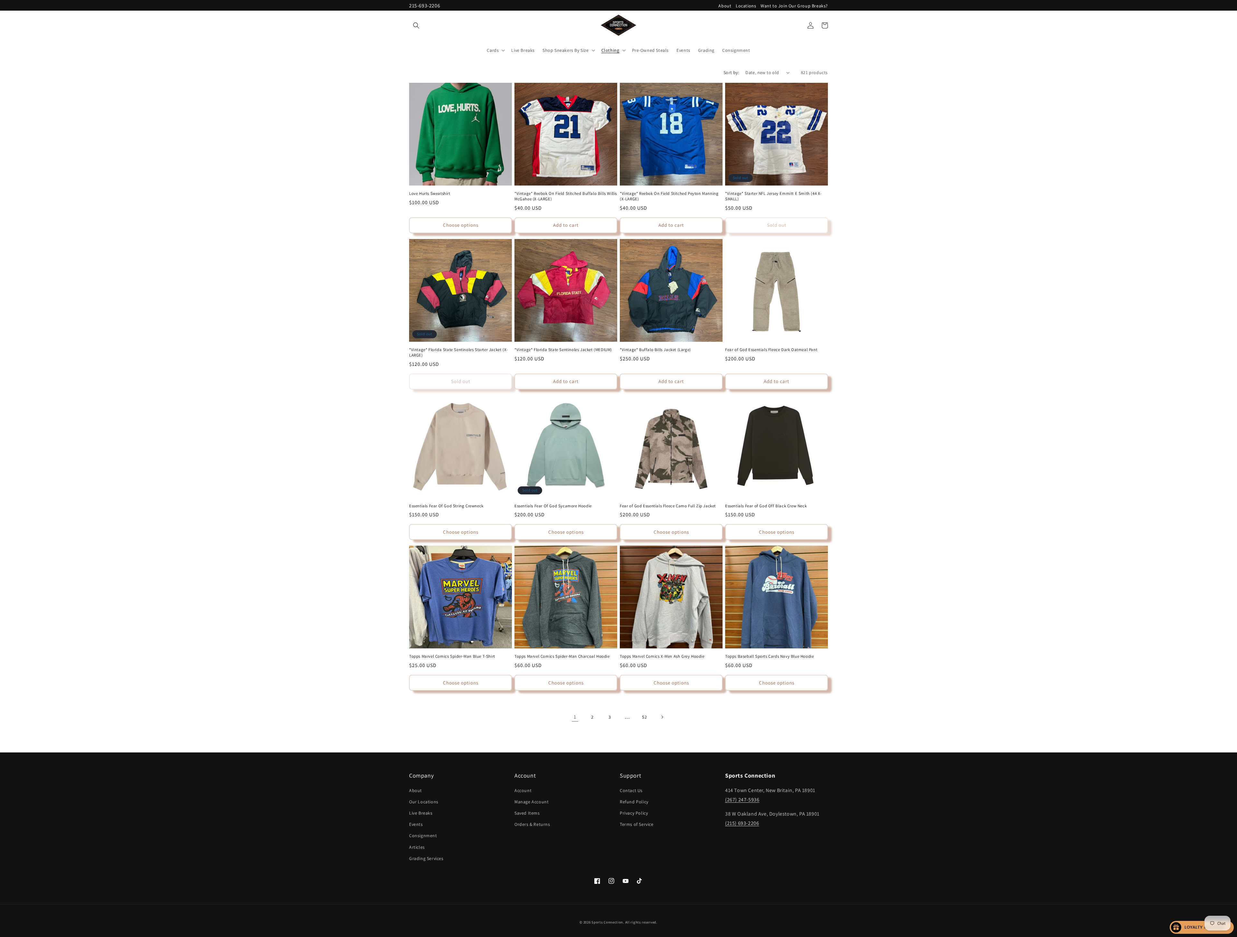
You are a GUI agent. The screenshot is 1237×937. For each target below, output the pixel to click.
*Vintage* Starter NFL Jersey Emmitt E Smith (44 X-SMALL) (773, 196)
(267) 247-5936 (742, 799)
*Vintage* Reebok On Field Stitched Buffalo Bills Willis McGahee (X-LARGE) (565, 196)
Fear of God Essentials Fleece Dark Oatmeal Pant (771, 349)
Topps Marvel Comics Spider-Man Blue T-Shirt (452, 656)
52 (644, 717)
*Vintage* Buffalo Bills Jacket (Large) (655, 349)
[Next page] (662, 717)
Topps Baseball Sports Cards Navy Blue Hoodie (769, 656)
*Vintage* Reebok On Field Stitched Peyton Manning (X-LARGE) (669, 196)
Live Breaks (421, 813)
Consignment (423, 835)
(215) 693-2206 (742, 823)
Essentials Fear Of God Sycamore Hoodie (553, 506)
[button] (416, 25)
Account (523, 790)
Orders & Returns (532, 824)
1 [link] (575, 716)
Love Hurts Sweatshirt (429, 193)
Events (416, 824)
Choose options (460, 225)
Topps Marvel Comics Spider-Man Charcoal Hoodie (562, 656)
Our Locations (423, 802)
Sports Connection (607, 922)
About (724, 6)
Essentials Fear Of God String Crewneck (446, 506)
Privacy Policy (634, 813)
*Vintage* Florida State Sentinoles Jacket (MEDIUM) (563, 349)
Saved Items (527, 813)
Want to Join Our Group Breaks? (794, 6)
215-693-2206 (424, 5)
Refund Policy (634, 802)
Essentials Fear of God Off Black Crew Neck (766, 506)
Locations (746, 6)
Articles (417, 847)
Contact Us (631, 790)
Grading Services (426, 858)
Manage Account (531, 802)
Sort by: (731, 72)
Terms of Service (637, 824)
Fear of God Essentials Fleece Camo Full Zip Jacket (668, 506)
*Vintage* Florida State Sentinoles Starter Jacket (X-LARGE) (458, 352)
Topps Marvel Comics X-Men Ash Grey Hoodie (662, 656)
